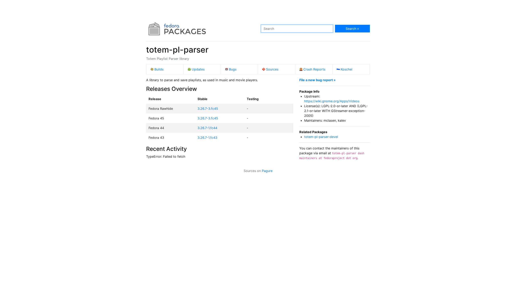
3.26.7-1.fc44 (207, 128)
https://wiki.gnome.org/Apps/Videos (331, 101)
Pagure (267, 171)
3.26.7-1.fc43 (207, 138)
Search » (352, 29)
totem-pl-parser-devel (321, 137)
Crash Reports (314, 69)
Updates (198, 69)
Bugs (232, 69)
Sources (272, 69)
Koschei (346, 69)
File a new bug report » (317, 80)
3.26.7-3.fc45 (208, 109)
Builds (158, 69)
